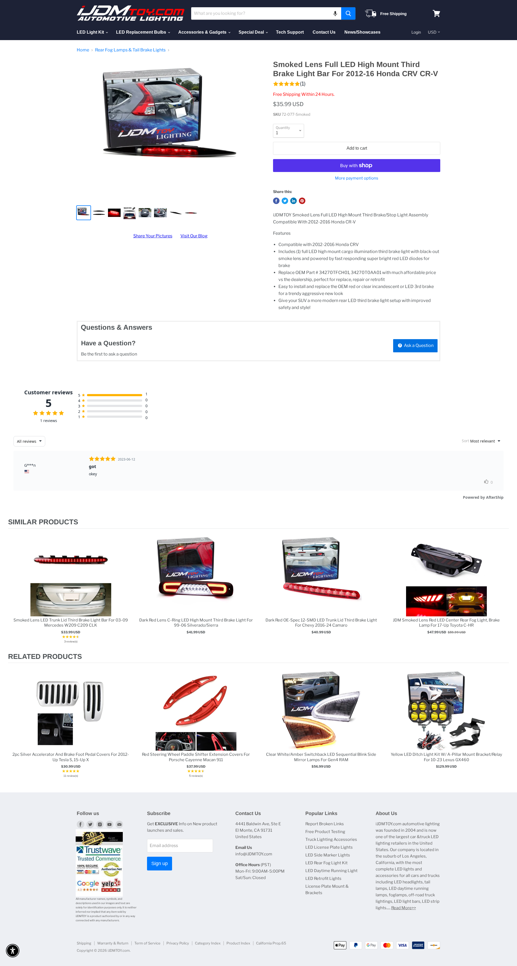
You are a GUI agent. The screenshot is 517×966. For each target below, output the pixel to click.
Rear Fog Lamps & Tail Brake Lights (130, 50)
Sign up (159, 863)
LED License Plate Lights (329, 847)
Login (416, 32)
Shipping (84, 943)
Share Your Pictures (152, 235)
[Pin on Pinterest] (302, 201)
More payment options (356, 178)
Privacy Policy (177, 943)
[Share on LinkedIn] (293, 201)
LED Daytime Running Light (331, 870)
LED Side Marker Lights (327, 855)
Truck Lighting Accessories (331, 839)
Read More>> (403, 907)
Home (83, 50)
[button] (335, 13)
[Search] (348, 13)
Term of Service (147, 943)
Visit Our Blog (194, 235)
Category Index (208, 943)
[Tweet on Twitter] (285, 201)
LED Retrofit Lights (323, 878)
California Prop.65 (271, 943)
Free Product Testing (325, 831)
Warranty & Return (112, 943)
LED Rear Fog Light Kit (326, 862)
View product (70, 581)
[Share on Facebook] (276, 201)
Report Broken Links (324, 823)
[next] (503, 590)
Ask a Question (418, 345)
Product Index (238, 943)
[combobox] (266, 13)
